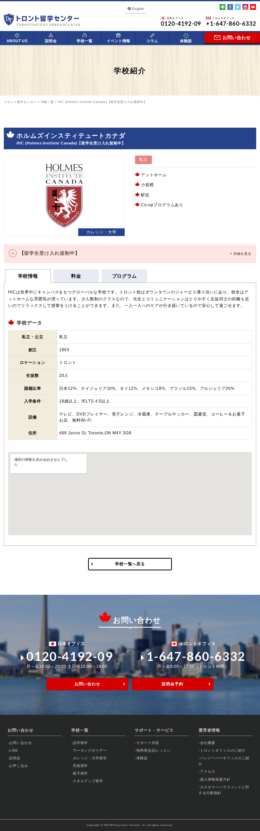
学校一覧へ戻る (130, 564)
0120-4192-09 (69, 656)
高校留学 (80, 766)
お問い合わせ (87, 684)
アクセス (207, 771)
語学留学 (80, 743)
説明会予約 (172, 684)
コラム (152, 41)
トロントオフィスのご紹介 (223, 750)
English (138, 9)
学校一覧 (84, 41)
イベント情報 (118, 41)
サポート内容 (147, 743)
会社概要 (207, 743)
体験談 (186, 41)
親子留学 (80, 773)
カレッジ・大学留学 (90, 758)
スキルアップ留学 (88, 781)
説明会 (51, 41)
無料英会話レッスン (153, 750)
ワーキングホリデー (90, 750)
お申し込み (18, 766)
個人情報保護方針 (215, 779)
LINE (13, 750)
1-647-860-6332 (196, 656)
